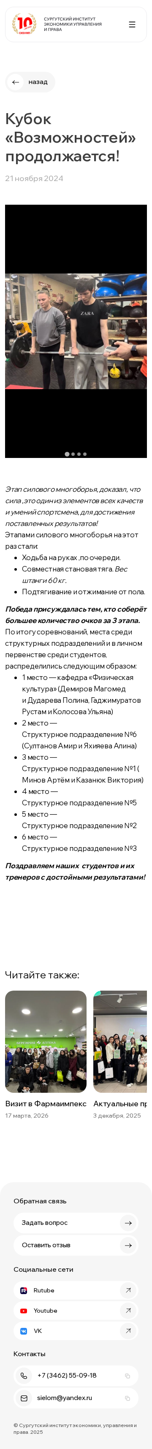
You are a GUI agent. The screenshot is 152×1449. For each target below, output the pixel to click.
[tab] (67, 454)
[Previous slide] (8, 331)
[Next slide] (143, 331)
